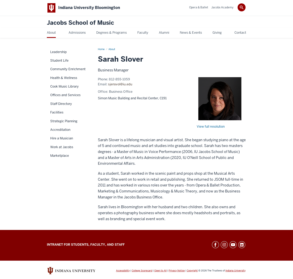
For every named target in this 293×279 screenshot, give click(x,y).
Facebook (215, 244)
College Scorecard (142, 270)
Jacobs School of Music (80, 23)
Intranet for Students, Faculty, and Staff (86, 245)
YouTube (233, 244)
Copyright (192, 270)
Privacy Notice (177, 270)
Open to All (160, 270)
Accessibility (123, 270)
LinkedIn (241, 244)
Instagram (224, 244)
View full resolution (211, 126)
